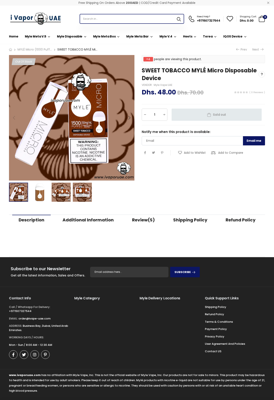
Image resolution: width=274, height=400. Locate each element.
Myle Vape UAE (163, 85)
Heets (187, 36)
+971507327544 (20, 311)
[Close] (268, 3)
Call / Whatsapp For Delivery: (29, 307)
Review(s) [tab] (143, 220)
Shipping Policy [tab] (190, 220)
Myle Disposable (69, 36)
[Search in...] (179, 18)
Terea (208, 36)
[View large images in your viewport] (127, 173)
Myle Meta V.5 (35, 36)
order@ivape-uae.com (34, 318)
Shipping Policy (215, 307)
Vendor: (147, 85)
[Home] (10, 49)
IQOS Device (232, 36)
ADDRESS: (15, 326)
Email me (254, 141)
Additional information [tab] (88, 220)
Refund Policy (214, 314)
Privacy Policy (214, 336)
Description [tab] (31, 220)
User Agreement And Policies (225, 344)
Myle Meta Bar (137, 36)
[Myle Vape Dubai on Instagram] (34, 354)
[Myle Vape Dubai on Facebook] (13, 354)
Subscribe (182, 272)
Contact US (213, 351)
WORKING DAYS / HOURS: (26, 337)
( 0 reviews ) (257, 92)
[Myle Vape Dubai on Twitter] (24, 354)
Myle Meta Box (104, 36)
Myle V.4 (165, 36)
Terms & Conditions (219, 322)
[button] (129, 117)
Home (13, 36)
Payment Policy (216, 329)
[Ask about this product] (262, 74)
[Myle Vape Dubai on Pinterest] (45, 354)
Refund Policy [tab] (241, 220)
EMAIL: (13, 318)
